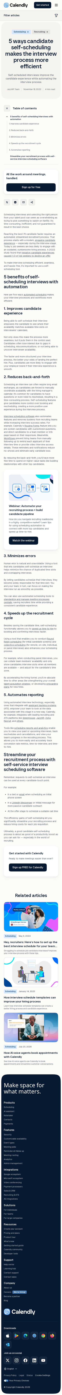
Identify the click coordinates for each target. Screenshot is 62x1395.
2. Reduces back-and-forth (21, 130)
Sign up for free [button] (31, 187)
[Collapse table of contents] (7, 108)
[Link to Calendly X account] (7, 1360)
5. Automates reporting (19, 150)
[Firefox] (52, 1335)
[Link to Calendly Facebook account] (25, 1360)
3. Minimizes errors (17, 137)
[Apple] (7, 1335)
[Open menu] (56, 5)
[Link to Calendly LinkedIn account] (34, 1360)
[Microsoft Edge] (25, 1335)
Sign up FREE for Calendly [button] (27, 867)
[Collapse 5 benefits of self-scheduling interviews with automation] (7, 116)
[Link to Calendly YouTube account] (43, 1360)
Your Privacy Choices (19, 1380)
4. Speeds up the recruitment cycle (25, 143)
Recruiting (39, 31)
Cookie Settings (42, 1375)
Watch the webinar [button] (23, 540)
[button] (42, 5)
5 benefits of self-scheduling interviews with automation (31, 118)
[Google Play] (16, 1335)
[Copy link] (32, 202)
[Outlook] (7, 1344)
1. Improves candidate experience (24, 124)
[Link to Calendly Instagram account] (16, 1360)
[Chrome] (43, 1335)
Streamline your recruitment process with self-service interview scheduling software (32, 157)
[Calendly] (16, 5)
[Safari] (34, 1335)
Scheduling (20, 31)
